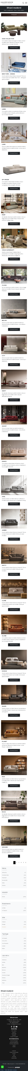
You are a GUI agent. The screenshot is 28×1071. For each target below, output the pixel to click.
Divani (15, 10)
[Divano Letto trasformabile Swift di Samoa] (14, 379)
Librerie (14, 1050)
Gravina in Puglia (13, 975)
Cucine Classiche (14, 1043)
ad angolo (13, 938)
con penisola (13, 943)
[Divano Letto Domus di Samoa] (14, 659)
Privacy (2, 1070)
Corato (13, 972)
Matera (13, 977)
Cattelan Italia (13, 875)
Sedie (14, 1046)
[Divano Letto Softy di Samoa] (14, 554)
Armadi (14, 1056)
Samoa (13, 885)
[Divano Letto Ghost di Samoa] (14, 415)
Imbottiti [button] (4, 892)
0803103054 (15, 1022)
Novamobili (13, 880)
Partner (14, 1035)
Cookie (6, 1070)
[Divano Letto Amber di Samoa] (14, 519)
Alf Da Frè (13, 872)
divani (13, 896)
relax (13, 948)
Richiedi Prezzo (14, 47)
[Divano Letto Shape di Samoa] (14, 695)
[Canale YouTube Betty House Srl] (16, 1026)
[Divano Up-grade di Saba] (14, 168)
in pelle (13, 908)
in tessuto (13, 910)
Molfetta (13, 980)
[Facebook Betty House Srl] (12, 1026)
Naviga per (14, 14)
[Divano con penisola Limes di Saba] (14, 98)
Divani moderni (21, 10)
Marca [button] (4, 868)
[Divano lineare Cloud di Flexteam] (14, 274)
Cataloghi (14, 1033)
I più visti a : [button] (5, 955)
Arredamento (10, 10)
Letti (14, 1055)
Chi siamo (14, 1030)
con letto (13, 940)
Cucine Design (14, 1040)
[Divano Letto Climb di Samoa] (14, 589)
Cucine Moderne (14, 1042)
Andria (13, 962)
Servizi (14, 1032)
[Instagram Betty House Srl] (14, 1026)
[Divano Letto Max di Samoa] (14, 765)
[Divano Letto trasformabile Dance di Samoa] (14, 450)
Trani (13, 982)
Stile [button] (3, 917)
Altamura (13, 959)
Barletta (13, 967)
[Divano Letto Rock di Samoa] (14, 800)
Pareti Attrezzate (14, 1052)
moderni (13, 926)
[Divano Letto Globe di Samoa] (14, 624)
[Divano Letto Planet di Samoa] (14, 730)
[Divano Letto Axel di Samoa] (14, 485)
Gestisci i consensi (13, 1070)
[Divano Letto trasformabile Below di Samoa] (14, 309)
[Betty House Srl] (11, 2)
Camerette (14, 1058)
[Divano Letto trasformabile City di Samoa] (14, 344)
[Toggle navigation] (25, 3)
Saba (13, 882)
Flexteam (13, 877)
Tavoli (14, 1045)
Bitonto (13, 970)
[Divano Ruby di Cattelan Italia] (14, 203)
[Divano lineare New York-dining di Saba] (14, 62)
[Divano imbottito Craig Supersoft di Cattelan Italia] (14, 238)
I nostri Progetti (14, 1036)
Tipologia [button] (5, 934)
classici (13, 921)
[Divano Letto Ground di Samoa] (14, 835)
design (13, 924)
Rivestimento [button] (6, 903)
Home (5, 10)
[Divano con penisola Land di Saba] (14, 133)
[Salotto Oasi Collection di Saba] (14, 27)
